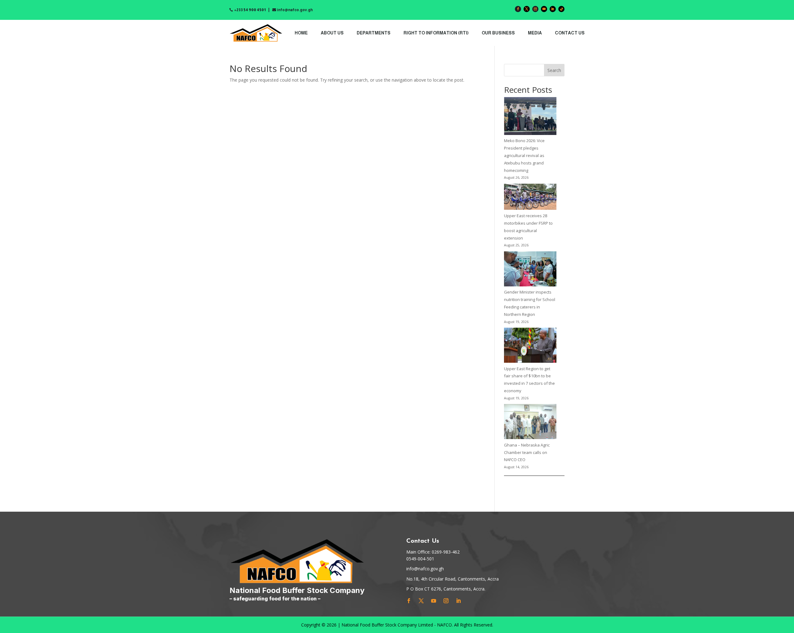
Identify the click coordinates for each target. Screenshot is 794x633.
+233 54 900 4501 (250, 10)
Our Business (498, 32)
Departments (373, 32)
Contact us (570, 32)
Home (301, 32)
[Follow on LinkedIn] (553, 9)
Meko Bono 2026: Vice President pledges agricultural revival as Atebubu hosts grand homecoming (524, 155)
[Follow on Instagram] (535, 9)
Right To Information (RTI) (436, 32)
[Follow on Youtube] (544, 9)
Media (535, 32)
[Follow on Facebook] (518, 9)
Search (554, 70)
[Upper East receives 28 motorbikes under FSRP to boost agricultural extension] (530, 198)
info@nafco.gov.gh (295, 10)
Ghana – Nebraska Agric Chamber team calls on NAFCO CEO (527, 452)
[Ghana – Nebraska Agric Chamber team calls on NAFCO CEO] (530, 423)
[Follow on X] (527, 9)
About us (332, 32)
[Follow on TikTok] (561, 9)
